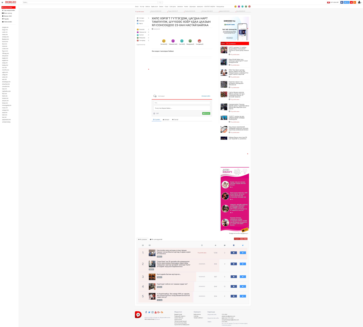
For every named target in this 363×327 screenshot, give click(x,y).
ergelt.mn (5, 60)
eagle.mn (5, 58)
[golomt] (235, 28)
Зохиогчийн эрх (178, 317)
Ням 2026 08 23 (240, 11)
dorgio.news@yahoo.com (228, 316)
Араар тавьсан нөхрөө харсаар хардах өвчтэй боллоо (237, 183)
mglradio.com (6, 91)
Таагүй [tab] (175, 119)
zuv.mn (4, 67)
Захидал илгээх (226, 228)
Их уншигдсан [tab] (231, 43)
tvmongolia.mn (6, 105)
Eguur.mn (5, 51)
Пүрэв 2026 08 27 (173, 11)
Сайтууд (196, 316)
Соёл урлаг (173, 6)
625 (347, 2)
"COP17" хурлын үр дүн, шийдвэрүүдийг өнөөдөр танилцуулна (237, 117)
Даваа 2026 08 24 (224, 11)
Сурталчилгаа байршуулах (181, 324)
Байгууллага (197, 314)
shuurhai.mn (6, 84)
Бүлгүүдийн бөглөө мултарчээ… (169, 274)
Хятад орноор (220, 6)
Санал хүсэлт (178, 319)
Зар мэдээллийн (9, 10)
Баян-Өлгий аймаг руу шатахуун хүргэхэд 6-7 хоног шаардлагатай (238, 61)
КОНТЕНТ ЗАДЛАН (209, 6)
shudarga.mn (6, 81)
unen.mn (4, 77)
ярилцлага (200, 6)
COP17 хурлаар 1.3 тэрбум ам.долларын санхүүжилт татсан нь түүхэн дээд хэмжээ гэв (239, 49)
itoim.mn (4, 96)
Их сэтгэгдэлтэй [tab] (156, 239)
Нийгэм (147, 6)
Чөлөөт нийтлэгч (198, 317)
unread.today (6, 122)
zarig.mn (5, 63)
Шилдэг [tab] (166, 119)
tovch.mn (5, 41)
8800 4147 (225, 318)
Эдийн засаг (154, 6)
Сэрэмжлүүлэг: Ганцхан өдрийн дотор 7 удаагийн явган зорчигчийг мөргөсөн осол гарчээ (239, 106)
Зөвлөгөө (180, 6)
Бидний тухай (178, 314)
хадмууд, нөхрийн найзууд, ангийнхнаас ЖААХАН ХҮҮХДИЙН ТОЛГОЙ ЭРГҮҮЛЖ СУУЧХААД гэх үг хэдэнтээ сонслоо (239, 207)
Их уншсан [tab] (143, 239)
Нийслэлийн (8, 22)
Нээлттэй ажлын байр (180, 323)
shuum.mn (5, 100)
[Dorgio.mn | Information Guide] (138, 314)
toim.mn (4, 115)
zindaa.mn (5, 37)
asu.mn (4, 79)
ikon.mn (4, 44)
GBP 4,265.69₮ (334, 2)
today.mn (5, 65)
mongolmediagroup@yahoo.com (230, 319)
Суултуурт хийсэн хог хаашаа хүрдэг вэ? (172, 284)
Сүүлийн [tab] (157, 119)
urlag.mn (5, 74)
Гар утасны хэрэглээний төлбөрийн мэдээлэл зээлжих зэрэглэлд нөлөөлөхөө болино (238, 128)
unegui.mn (5, 110)
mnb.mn (4, 46)
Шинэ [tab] (223, 43)
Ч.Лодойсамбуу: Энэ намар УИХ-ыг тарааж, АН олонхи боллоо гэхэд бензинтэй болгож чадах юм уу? (173, 295)
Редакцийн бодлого (179, 316)
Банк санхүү (8, 13)
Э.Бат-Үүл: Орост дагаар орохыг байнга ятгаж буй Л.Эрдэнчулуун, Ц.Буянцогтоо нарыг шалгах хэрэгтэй (238, 72)
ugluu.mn (5, 72)
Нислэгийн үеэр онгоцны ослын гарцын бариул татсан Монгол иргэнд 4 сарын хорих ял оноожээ (174, 252)
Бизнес (161, 6)
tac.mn (4, 117)
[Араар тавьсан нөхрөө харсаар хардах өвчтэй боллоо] (225, 184)
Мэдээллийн (8, 7)
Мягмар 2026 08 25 (207, 11)
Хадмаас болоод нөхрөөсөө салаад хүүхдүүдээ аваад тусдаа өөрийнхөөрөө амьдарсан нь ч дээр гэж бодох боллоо (238, 221)
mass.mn (5, 107)
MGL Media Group (149, 319)
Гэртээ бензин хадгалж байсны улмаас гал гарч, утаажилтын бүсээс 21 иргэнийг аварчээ (237, 94)
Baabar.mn (5, 39)
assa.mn (4, 112)
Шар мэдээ (193, 6)
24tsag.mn (5, 53)
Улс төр (142, 6)
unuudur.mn (5, 86)
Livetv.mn (5, 48)
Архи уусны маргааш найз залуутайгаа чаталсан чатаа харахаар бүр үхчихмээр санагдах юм (238, 195)
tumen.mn (5, 98)
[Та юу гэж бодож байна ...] (181, 108)
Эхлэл (136, 6)
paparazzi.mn (6, 119)
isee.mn (4, 89)
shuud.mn (5, 55)
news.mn (5, 34)
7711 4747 (224, 314)
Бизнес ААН (8, 16)
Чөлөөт (186, 6)
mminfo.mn (5, 70)
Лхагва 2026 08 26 (189, 11)
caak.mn (4, 32)
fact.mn (4, 93)
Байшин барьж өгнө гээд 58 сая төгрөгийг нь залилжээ (238, 138)
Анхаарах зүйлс (206, 96)
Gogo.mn (5, 29)
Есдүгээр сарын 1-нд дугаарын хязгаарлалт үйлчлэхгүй (236, 83)
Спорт (166, 6)
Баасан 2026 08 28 (155, 11)
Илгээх (206, 113)
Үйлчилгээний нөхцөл (180, 321)
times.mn (5, 103)
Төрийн (6, 19)
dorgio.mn (5, 27)
